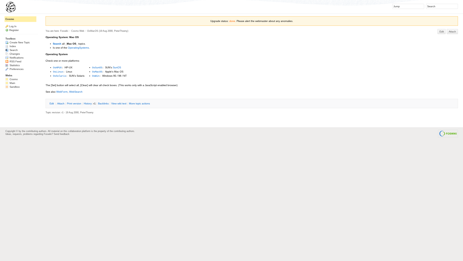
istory (88, 103)
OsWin (95, 75)
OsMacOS (92, 31)
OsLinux (58, 71)
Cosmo (9, 19)
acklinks (103, 103)
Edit (441, 31)
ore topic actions (139, 103)
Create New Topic (19, 42)
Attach (452, 31)
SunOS (117, 67)
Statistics (14, 65)
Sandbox (14, 86)
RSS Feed (15, 61)
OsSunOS (97, 67)
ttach (60, 103)
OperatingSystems (78, 47)
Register (14, 30)
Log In (12, 26)
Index (12, 46)
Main (12, 83)
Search (57, 43)
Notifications (16, 57)
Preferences (16, 69)
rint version (74, 103)
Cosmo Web (77, 31)
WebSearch (75, 91)
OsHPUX (57, 67)
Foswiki (64, 31)
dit (52, 103)
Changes (14, 53)
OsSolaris (59, 75)
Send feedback (61, 134)
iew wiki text (118, 103)
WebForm (62, 91)
